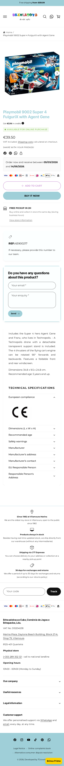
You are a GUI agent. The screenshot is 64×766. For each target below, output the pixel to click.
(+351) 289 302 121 (12, 656)
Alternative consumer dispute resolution (34, 753)
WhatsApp (46, 720)
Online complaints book (39, 748)
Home (9, 32)
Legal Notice (19, 748)
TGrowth (42, 759)
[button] (5, 16)
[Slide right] (57, 73)
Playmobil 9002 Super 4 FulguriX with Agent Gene (29, 35)
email (6, 724)
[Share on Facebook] (5, 153)
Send (13, 313)
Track (53, 591)
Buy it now (32, 195)
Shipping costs (25, 142)
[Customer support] (51, 16)
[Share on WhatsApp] (16, 153)
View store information (20, 220)
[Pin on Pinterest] (10, 153)
